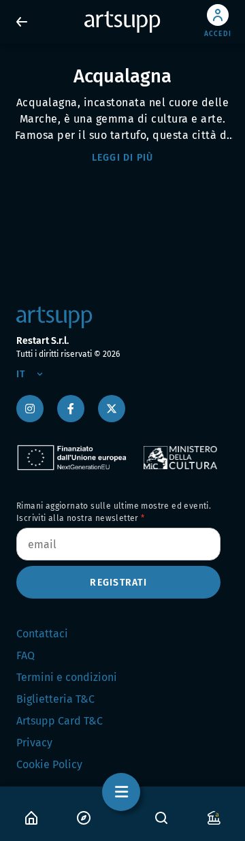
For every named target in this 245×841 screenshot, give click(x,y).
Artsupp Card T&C (59, 720)
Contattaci (42, 633)
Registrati (118, 582)
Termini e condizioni (66, 677)
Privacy (34, 742)
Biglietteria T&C (55, 699)
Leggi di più (123, 157)
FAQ (25, 655)
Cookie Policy (49, 764)
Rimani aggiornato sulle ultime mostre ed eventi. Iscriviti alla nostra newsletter (113, 512)
